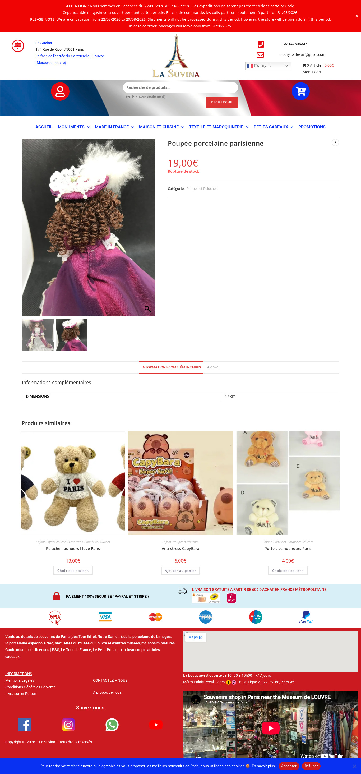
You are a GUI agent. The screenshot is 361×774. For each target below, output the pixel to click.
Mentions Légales (19, 680)
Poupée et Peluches (201, 188)
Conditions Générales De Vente (30, 687)
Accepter (289, 766)
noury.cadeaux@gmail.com (302, 54)
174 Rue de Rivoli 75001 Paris (59, 49)
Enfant (40, 542)
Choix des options (73, 570)
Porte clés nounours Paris (288, 548)
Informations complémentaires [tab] (171, 367)
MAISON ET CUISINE (159, 127)
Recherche (222, 102)
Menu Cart (312, 71)
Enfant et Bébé (56, 542)
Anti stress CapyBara (180, 548)
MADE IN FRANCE (112, 127)
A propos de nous (107, 692)
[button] (73, 127)
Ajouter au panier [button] (180, 570)
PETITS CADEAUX (271, 127)
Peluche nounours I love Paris (73, 548)
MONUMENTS (71, 127)
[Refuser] (354, 766)
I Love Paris (75, 542)
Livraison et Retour (20, 694)
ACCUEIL (44, 127)
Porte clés (279, 542)
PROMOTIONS (312, 127)
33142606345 (295, 44)
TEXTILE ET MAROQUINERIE (216, 127)
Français (262, 65)
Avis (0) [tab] (213, 367)
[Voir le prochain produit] (335, 142)
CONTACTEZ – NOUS (110, 680)
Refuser (311, 766)
